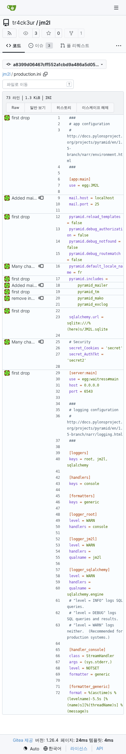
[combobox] (38, 84)
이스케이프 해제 (95, 107)
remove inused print (31, 298)
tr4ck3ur (23, 23)
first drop (21, 117)
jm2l (44, 23)
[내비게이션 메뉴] (117, 7)
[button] (41, 198)
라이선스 (78, 748)
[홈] (11, 7)
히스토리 (64, 107)
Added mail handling (32, 197)
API (99, 748)
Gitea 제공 (23, 740)
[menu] (31, 748)
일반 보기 (38, 107)
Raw (15, 107)
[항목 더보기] (119, 46)
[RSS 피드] (9, 33)
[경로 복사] (45, 74)
